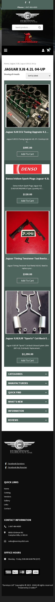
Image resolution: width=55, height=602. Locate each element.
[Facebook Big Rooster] (29, 2)
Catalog (7, 492)
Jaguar (12, 63)
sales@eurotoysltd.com (18, 541)
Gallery (7, 500)
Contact (7, 508)
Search (39, 27)
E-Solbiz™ (33, 587)
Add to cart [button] (27, 154)
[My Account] (43, 51)
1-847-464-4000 (31, 7)
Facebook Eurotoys (16, 463)
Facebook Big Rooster (17, 467)
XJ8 (17, 63)
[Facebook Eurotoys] (25, 2)
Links (6, 504)
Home (6, 63)
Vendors (7, 496)
